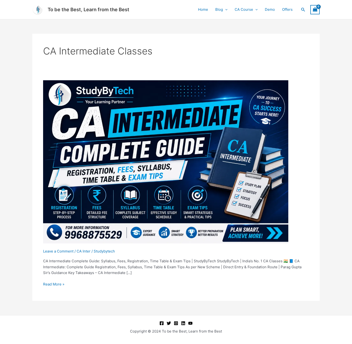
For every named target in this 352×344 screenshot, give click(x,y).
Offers (287, 9)
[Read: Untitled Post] (165, 161)
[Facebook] (161, 323)
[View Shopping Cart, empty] (315, 9)
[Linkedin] (183, 323)
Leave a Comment (58, 251)
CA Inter (84, 251)
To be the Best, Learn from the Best (88, 9)
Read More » (53, 284)
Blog (219, 9)
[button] (225, 9)
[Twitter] (169, 323)
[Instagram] (176, 323)
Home (203, 9)
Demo (270, 9)
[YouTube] (190, 323)
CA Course (244, 9)
